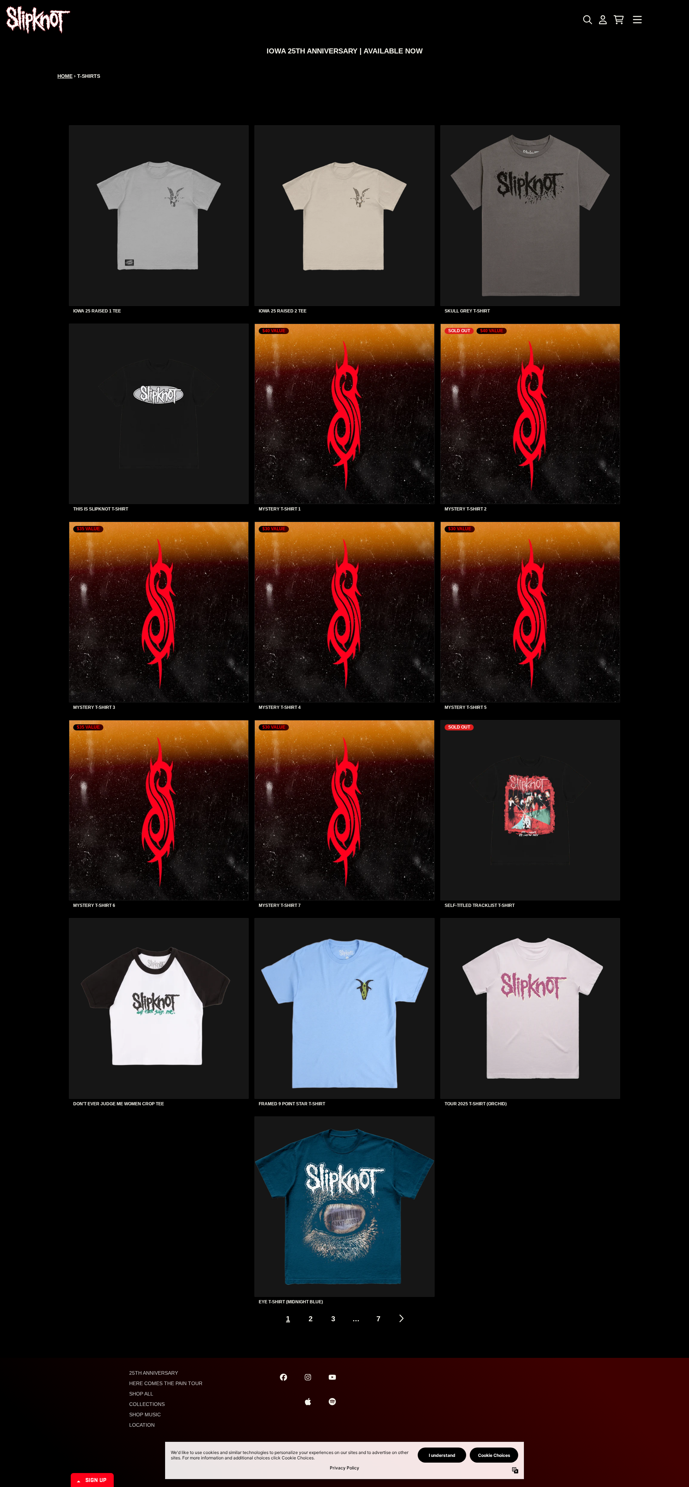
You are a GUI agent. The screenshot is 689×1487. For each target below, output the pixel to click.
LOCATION (142, 1425)
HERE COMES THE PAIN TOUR (165, 1383)
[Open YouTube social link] (332, 1377)
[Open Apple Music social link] (308, 1402)
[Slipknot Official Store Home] (38, 20)
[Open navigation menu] (637, 20)
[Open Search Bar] (587, 20)
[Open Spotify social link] (332, 1402)
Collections (147, 1404)
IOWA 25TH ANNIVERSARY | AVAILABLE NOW (345, 51)
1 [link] (288, 1319)
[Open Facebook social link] (283, 1377)
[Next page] (401, 1318)
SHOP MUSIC (145, 1414)
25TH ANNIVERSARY (153, 1373)
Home (64, 76)
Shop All (141, 1394)
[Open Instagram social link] (308, 1377)
